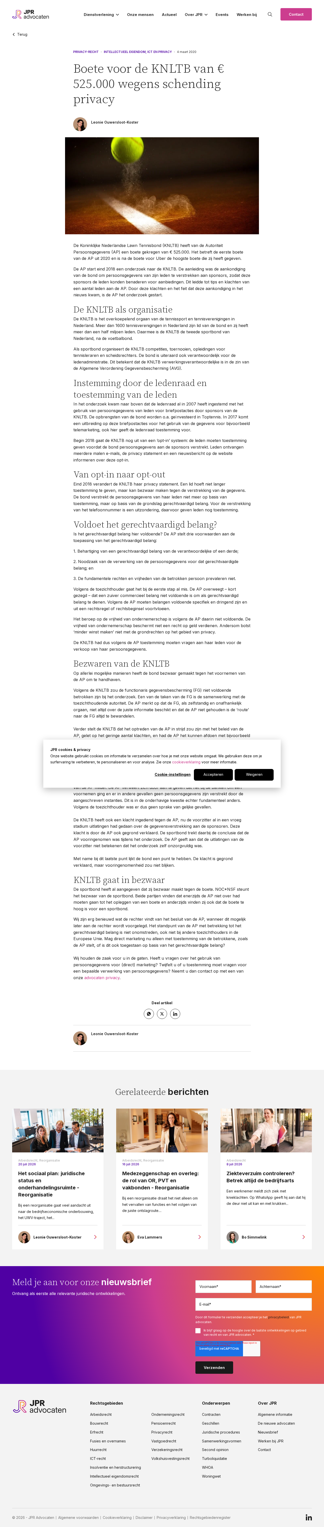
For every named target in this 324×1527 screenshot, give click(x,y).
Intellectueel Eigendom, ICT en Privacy (138, 51)
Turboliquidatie (214, 1459)
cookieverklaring (186, 762)
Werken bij (247, 14)
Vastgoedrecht (163, 1441)
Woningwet (211, 1476)
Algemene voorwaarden (78, 1518)
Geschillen (210, 1423)
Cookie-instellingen (173, 774)
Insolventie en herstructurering (115, 1467)
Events (222, 14)
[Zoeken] (270, 14)
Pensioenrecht (163, 1423)
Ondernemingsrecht (168, 1415)
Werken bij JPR (271, 1441)
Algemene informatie (275, 1415)
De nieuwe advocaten (276, 1423)
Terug (22, 34)
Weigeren (254, 774)
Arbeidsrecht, (28, 1160)
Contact (296, 14)
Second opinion (215, 1450)
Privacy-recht (86, 51)
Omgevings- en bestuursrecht (115, 1485)
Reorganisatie (49, 1160)
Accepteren (213, 774)
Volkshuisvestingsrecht (170, 1459)
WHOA (207, 1467)
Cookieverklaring (117, 1518)
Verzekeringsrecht (167, 1450)
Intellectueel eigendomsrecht (114, 1476)
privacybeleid (278, 1317)
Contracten (211, 1415)
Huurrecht (98, 1450)
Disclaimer (144, 1518)
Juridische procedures (221, 1432)
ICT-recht (98, 1459)
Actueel (169, 14)
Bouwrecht (99, 1423)
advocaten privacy (101, 977)
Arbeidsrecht (236, 1160)
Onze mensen (140, 14)
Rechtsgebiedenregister (210, 1518)
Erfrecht (96, 1432)
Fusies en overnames (108, 1441)
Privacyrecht (161, 1432)
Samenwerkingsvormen (221, 1441)
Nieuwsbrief (268, 1432)
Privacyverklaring (171, 1518)
